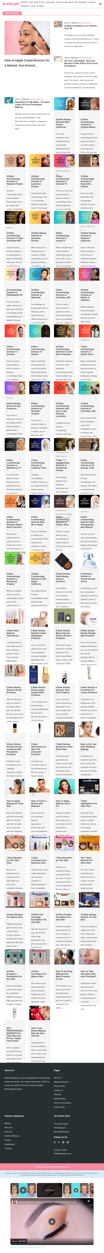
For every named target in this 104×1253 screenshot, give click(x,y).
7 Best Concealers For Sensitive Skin (39, 860)
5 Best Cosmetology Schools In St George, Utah (87, 464)
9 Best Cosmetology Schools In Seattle (38, 350)
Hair (31, 2)
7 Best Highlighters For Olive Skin (89, 803)
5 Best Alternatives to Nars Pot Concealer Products (38, 749)
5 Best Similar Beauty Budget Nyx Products (88, 633)
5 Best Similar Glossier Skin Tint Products (63, 690)
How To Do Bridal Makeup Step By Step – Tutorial (38, 1032)
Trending (25, 6)
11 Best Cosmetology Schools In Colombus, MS (88, 407)
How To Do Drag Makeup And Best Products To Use (64, 975)
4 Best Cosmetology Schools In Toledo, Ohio (62, 521)
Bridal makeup (12, 13)
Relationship (81, 2)
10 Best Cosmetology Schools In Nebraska (38, 294)
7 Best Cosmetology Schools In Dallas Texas (87, 350)
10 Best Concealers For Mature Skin (39, 974)
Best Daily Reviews (61, 1132)
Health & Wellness (65, 2)
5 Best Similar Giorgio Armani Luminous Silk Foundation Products (14, 749)
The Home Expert (61, 1124)
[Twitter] (63, 1142)
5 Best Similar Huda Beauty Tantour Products (63, 578)
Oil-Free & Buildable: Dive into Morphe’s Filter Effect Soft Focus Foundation (81, 63)
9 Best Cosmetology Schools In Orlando (13, 350)
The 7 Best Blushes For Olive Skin (87, 860)
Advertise (57, 1094)
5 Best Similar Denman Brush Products (14, 690)
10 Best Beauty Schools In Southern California (88, 237)
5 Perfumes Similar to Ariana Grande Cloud (88, 578)
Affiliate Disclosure (61, 1082)
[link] (14, 1202)
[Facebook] (59, 1142)
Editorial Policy (60, 1099)
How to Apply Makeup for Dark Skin (15, 803)
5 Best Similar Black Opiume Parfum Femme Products (63, 634)
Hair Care (8, 1132)
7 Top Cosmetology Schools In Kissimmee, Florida (62, 465)
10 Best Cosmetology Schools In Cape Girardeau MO (15, 237)
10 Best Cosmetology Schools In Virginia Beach (88, 123)
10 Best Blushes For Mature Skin (15, 915)
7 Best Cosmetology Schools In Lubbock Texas (38, 464)
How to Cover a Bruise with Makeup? (39, 803)
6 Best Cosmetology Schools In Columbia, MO (63, 294)
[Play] (76, 1190)
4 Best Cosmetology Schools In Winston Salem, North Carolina (14, 522)
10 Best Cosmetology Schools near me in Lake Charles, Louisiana (62, 409)
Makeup (24, 2)
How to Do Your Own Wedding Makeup (89, 747)
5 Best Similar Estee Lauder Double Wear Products (38, 691)
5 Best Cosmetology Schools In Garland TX (62, 180)
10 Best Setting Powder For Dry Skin (89, 917)
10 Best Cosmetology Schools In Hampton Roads (15, 180)
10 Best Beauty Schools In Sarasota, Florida (38, 237)
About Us (57, 1078)
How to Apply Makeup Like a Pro (63, 803)
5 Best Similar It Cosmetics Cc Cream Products (89, 690)
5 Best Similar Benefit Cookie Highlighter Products (38, 634)
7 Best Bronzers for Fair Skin (64, 859)
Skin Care (8, 1127)
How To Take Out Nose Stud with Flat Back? (88, 974)
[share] (88, 1201)
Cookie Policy (59, 1107)
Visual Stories (37, 6)
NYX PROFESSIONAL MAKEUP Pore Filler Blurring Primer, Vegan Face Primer (15, 1034)
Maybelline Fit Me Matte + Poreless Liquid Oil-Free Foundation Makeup (32, 104)
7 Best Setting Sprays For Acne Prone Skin (64, 747)
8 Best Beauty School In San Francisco (14, 406)
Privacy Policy (59, 1086)
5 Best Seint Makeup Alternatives (13, 633)
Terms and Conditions (62, 1103)
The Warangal (59, 1128)
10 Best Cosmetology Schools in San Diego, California (38, 579)
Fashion (91, 2)
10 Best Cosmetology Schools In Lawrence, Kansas (38, 181)
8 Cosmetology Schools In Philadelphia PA (14, 292)
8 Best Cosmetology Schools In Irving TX (62, 237)
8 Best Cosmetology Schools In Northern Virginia (38, 408)
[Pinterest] (68, 1142)
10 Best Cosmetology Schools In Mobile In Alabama (87, 295)
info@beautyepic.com (62, 1154)
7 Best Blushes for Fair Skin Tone (14, 860)
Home (66, 23)
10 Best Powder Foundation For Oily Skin (64, 917)
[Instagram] (55, 1142)
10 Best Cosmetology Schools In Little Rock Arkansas (64, 350)
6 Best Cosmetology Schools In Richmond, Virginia (13, 579)
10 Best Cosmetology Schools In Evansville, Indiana (87, 181)
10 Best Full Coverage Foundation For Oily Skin (39, 918)
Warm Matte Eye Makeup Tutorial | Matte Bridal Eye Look (47, 1202)
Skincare (50, 2)
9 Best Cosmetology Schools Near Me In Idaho (38, 521)
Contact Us (58, 1090)
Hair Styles (39, 2)
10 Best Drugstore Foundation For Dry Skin (14, 975)
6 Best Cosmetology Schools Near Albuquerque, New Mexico (87, 522)
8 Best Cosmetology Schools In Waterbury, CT (14, 464)
